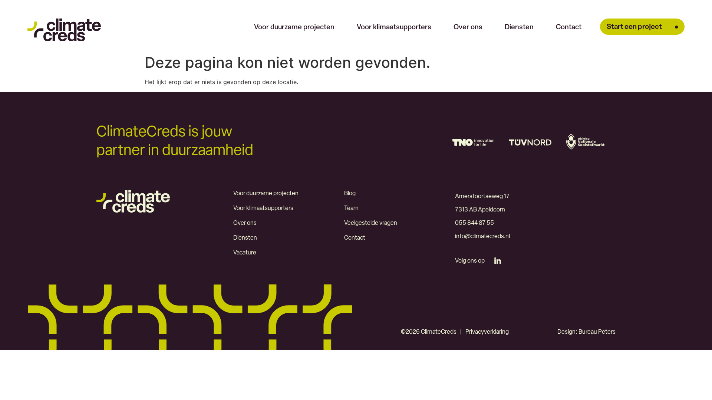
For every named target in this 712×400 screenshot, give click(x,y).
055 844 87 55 (474, 223)
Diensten (519, 27)
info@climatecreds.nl (482, 237)
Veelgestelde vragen (370, 223)
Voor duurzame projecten (294, 27)
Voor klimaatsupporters (394, 27)
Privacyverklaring (487, 332)
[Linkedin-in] (497, 261)
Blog (350, 194)
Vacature (244, 253)
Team (351, 208)
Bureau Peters (597, 332)
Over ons (468, 27)
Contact (568, 27)
